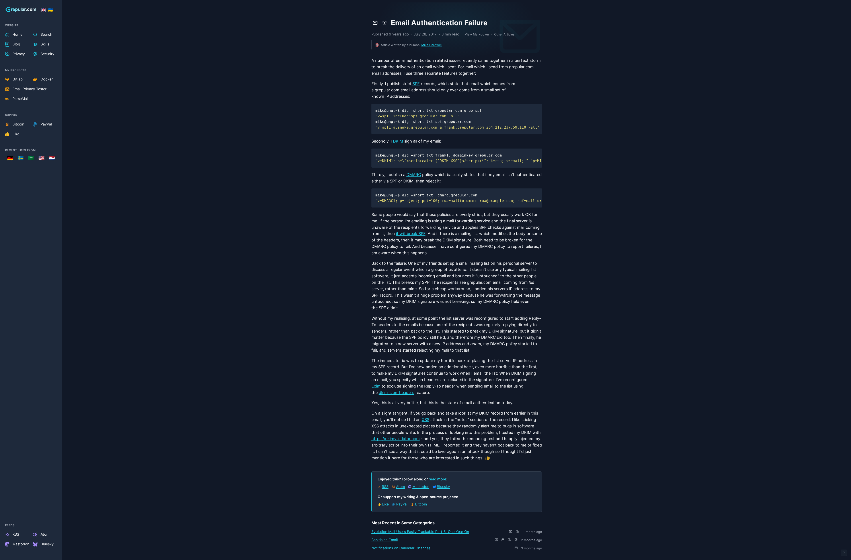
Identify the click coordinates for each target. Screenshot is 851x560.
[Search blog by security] (384, 23)
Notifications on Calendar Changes (400, 548)
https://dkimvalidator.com (395, 438)
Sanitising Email (384, 540)
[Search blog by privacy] (517, 531)
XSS (425, 419)
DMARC (413, 174)
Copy (534, 109)
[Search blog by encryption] (503, 539)
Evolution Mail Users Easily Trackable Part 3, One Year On (420, 531)
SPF (416, 83)
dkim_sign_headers (396, 392)
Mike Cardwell (431, 45)
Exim (376, 386)
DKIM (398, 141)
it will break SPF (411, 233)
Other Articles (504, 34)
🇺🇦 (50, 10)
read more (437, 479)
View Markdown (477, 34)
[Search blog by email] (375, 23)
